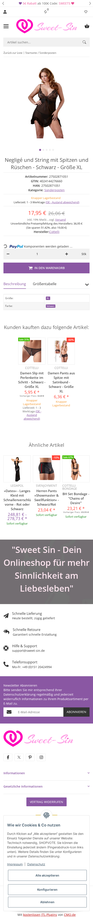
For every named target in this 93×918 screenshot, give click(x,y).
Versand (60, 220)
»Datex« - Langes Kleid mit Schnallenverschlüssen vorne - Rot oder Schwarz (17, 500)
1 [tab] (40, 150)
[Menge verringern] (8, 254)
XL (48, 298)
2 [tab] (43, 150)
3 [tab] (47, 150)
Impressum (15, 864)
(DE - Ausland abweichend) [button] (62, 202)
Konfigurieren (47, 889)
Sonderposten (54, 190)
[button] (3, 3)
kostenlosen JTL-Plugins (40, 915)
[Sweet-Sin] (38, 738)
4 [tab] (50, 150)
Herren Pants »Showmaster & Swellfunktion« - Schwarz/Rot (46, 497)
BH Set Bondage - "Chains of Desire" (76, 498)
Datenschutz (36, 864)
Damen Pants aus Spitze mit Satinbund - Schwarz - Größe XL (61, 382)
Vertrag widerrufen (46, 802)
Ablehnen (47, 902)
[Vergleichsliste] (45, 12)
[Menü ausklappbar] (6, 26)
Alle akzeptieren (47, 875)
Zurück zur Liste (12, 53)
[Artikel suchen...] (84, 42)
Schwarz (50, 306)
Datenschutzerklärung (19, 694)
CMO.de (70, 915)
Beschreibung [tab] (14, 284)
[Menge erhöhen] (66, 254)
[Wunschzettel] (86, 12)
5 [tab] (53, 150)
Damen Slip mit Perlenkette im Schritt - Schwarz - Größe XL (31, 380)
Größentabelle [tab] (44, 284)
